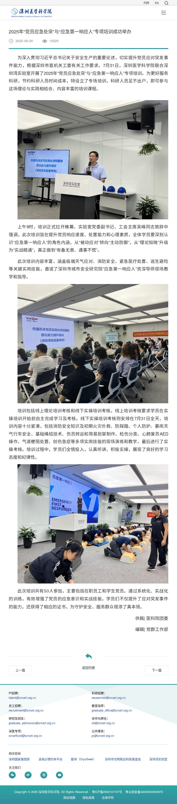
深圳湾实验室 (158, 759)
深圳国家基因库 (19, 759)
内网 (146, 2)
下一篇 (157, 670)
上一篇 (20, 670)
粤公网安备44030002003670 (144, 792)
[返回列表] (88, 656)
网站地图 (69, 797)
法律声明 (108, 797)
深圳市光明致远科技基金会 (123, 759)
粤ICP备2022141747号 (107, 792)
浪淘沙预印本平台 (50, 759)
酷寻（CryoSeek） (83, 759)
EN (157, 2)
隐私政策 (88, 797)
